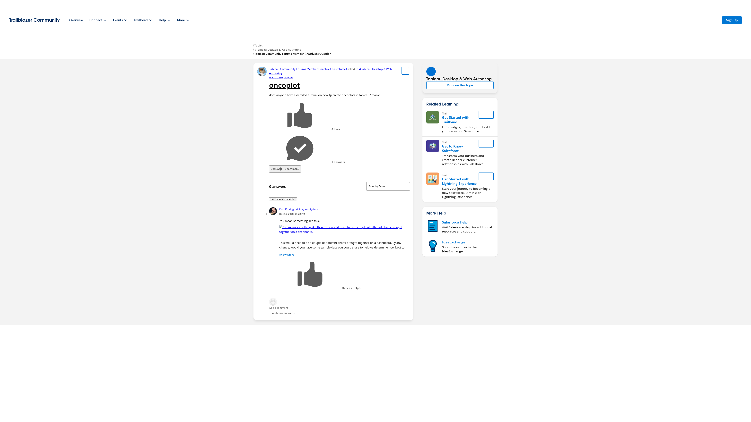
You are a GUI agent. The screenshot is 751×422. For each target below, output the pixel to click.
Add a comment (278, 307)
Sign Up (732, 20)
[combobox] (388, 186)
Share (285, 168)
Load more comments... (282, 199)
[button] (460, 85)
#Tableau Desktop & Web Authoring (277, 49)
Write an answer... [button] (283, 313)
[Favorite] (405, 70)
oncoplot (284, 85)
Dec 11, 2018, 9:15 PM (281, 77)
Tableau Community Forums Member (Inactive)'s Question (292, 53)
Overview (76, 20)
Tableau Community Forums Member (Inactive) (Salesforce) (308, 69)
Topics (258, 45)
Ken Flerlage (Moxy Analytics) (298, 209)
